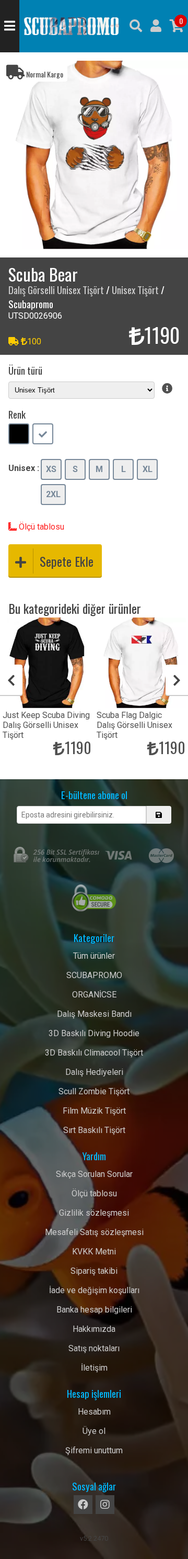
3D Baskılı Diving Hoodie (94, 1033)
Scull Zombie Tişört (94, 1091)
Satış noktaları (94, 1348)
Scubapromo (71, 26)
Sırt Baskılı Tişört (94, 1130)
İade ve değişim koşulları (94, 1290)
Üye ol (94, 1431)
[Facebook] (83, 1504)
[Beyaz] (42, 434)
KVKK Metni (94, 1252)
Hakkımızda (94, 1329)
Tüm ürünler (94, 956)
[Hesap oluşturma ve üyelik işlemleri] (156, 26)
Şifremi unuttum (94, 1450)
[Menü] (9, 26)
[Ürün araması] (135, 26)
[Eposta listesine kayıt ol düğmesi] (158, 815)
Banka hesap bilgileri (94, 1310)
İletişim (94, 1368)
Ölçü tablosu (40, 527)
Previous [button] (11, 680)
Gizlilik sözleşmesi (94, 1213)
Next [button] (177, 680)
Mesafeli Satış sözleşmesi (94, 1232)
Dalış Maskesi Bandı (94, 1014)
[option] (94, 155)
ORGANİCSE (94, 995)
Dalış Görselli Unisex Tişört (56, 290)
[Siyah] (18, 434)
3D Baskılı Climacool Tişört (94, 1053)
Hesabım (94, 1412)
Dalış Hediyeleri (94, 1072)
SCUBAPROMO (94, 975)
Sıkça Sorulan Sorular (94, 1174)
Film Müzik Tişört (94, 1111)
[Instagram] (105, 1504)
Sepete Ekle (66, 561)
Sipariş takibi (94, 1271)
